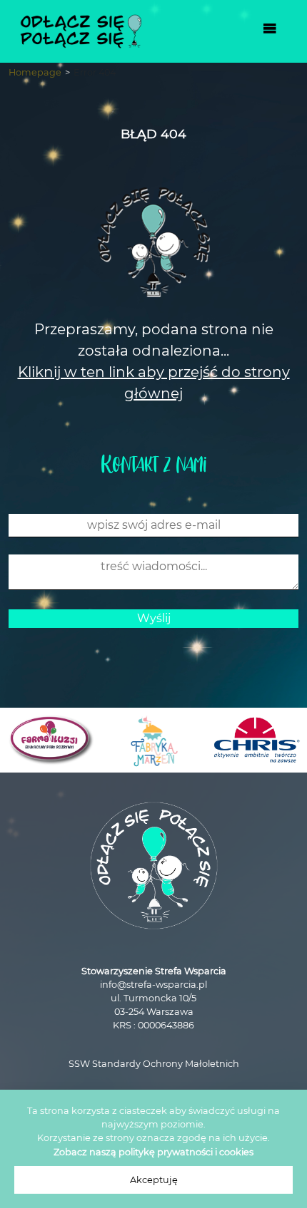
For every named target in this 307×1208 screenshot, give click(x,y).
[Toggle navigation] (270, 31)
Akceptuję (154, 1180)
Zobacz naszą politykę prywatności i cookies (153, 1152)
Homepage (35, 72)
